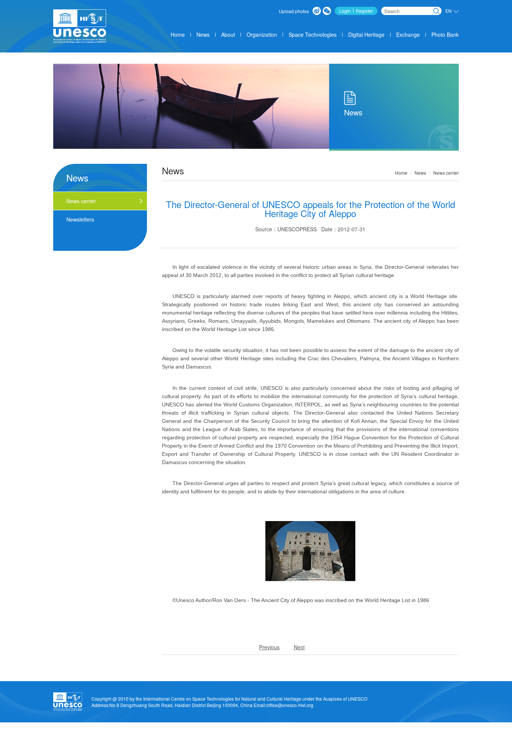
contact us (416, 731)
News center (446, 172)
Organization (262, 34)
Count (350, 731)
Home (178, 34)
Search (436, 11)
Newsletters (80, 219)
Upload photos (294, 11)
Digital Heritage (366, 34)
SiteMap (442, 731)
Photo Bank (445, 34)
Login (345, 10)
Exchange (408, 34)
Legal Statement (381, 731)
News (203, 34)
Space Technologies (313, 34)
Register (364, 10)
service (329, 731)
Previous (269, 647)
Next (299, 647)
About (228, 34)
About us (305, 731)
